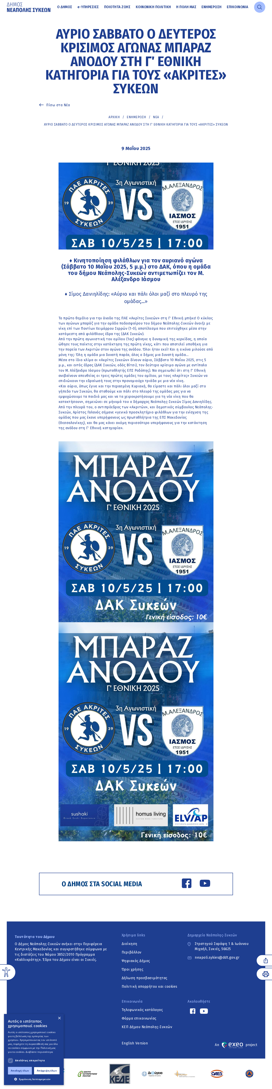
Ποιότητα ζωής (117, 7)
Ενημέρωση (212, 7)
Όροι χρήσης (132, 969)
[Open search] (259, 7)
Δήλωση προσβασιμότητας (144, 978)
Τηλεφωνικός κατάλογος (142, 1010)
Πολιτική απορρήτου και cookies (149, 987)
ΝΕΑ (156, 117)
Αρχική (114, 117)
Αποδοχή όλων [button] (20, 1070)
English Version (135, 1043)
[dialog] (34, 1049)
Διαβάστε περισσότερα (39, 1052)
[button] (34, 1079)
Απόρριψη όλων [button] (47, 1070)
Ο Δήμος (64, 7)
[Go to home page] (29, 7)
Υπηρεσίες (88, 7)
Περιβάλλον (131, 952)
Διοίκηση (129, 944)
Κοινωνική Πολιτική (153, 7)
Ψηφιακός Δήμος (136, 961)
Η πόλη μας (186, 7)
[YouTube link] (205, 884)
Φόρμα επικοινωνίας (139, 1019)
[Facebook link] (186, 884)
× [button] (59, 1018)
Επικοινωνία (237, 7)
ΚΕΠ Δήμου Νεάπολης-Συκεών (147, 1027)
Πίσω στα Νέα (58, 105)
